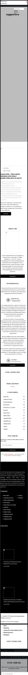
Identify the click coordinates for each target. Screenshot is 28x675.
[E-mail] (4, 609)
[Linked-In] (5, 609)
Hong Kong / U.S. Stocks (9, 407)
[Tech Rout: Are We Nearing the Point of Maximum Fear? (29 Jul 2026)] (14, 545)
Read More (13, 276)
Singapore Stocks (7, 418)
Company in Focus (7, 399)
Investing (5, 410)
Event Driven (6, 404)
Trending (5, 429)
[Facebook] (3, 609)
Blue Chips (6, 396)
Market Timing (6, 415)
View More (12, 365)
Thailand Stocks (7, 423)
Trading (5, 426)
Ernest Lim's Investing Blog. (17, 616)
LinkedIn (10, 454)
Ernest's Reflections (7, 402)
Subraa (16, 621)
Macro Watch (6, 412)
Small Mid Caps (7, 421)
